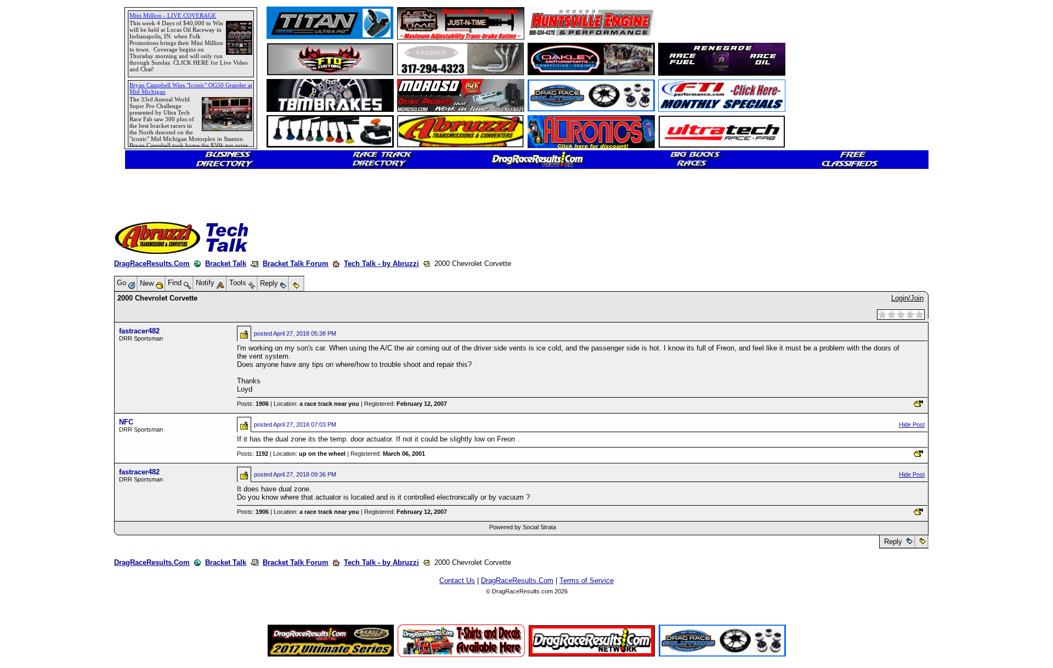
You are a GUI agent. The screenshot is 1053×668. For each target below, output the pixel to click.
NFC (126, 422)
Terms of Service (586, 580)
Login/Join (907, 298)
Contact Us (457, 580)
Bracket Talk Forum (296, 263)
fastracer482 (139, 331)
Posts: (253, 403)
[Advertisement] (46, 397)
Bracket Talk (225, 263)
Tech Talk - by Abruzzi (381, 263)
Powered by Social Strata (522, 527)
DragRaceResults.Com (152, 263)
